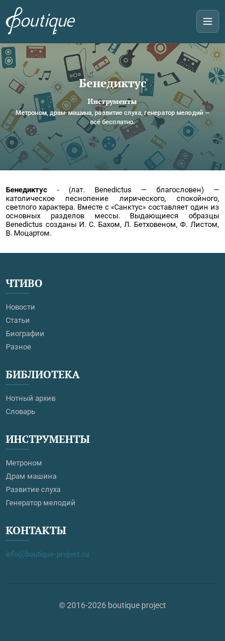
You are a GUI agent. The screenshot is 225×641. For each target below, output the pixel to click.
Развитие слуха (33, 489)
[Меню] (207, 21)
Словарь (20, 411)
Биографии (25, 333)
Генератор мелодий (41, 502)
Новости (20, 307)
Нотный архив (30, 398)
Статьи (18, 320)
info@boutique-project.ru (47, 554)
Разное (18, 346)
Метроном (24, 463)
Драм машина (31, 476)
